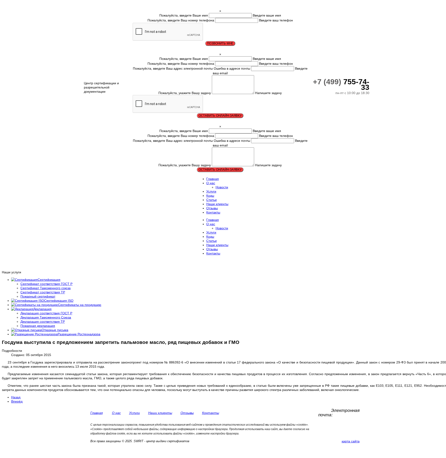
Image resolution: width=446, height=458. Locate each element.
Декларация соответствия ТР (42, 321)
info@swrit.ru (347, 414)
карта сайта (351, 441)
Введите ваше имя (267, 15)
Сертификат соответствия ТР (42, 292)
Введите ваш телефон (276, 20)
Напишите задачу (268, 93)
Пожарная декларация (37, 326)
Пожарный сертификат (37, 296)
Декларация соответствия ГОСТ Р (46, 313)
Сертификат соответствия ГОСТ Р (46, 284)
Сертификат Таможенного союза (45, 288)
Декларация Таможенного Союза (45, 317)
